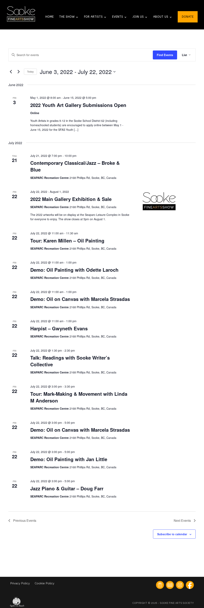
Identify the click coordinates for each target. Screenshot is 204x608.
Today (30, 71)
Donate (188, 17)
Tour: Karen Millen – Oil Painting (67, 240)
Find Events (165, 55)
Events (117, 17)
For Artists (93, 17)
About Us (160, 17)
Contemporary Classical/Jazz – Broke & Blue (75, 166)
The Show (67, 17)
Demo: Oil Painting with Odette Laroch (74, 269)
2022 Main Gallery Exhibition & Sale (71, 199)
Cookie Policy (44, 583)
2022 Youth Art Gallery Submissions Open (78, 105)
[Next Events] (18, 71)
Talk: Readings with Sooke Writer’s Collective (70, 361)
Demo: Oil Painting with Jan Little (68, 459)
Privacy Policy (20, 583)
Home (49, 17)
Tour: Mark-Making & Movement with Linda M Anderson (78, 397)
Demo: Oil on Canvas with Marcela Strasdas (80, 299)
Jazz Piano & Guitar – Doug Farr (66, 488)
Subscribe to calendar (172, 534)
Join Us (138, 17)
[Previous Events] (10, 71)
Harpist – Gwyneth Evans (59, 328)
